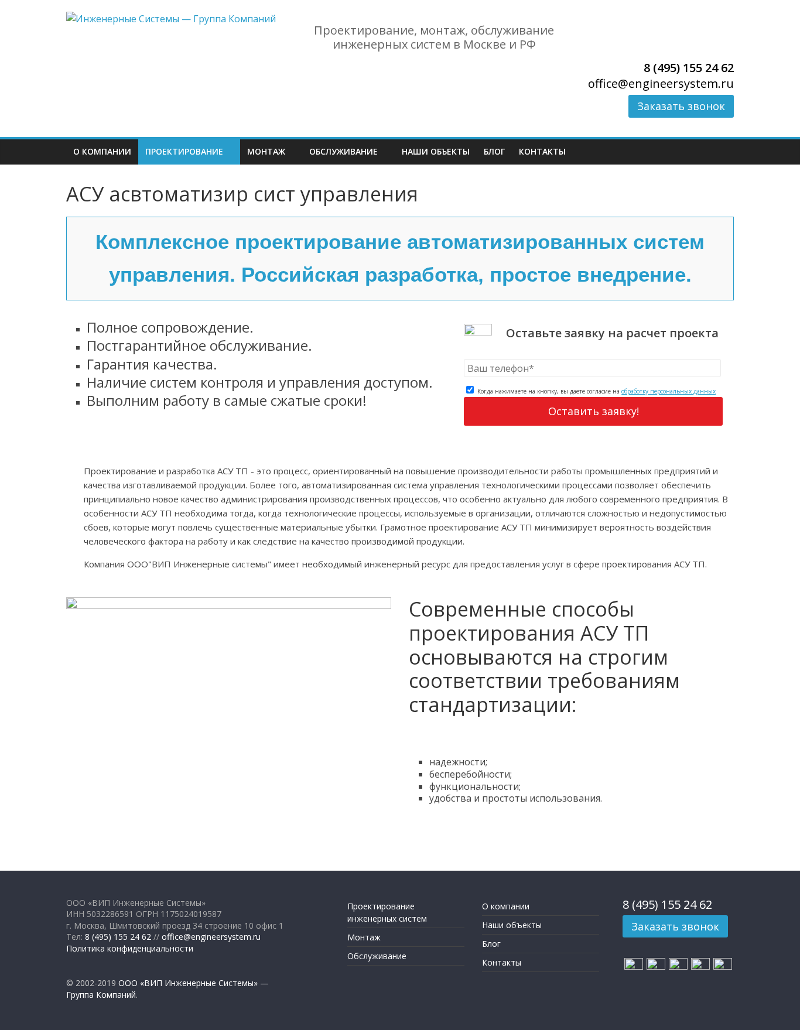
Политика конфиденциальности (129, 948)
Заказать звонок (681, 106)
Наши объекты (436, 151)
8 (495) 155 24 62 (689, 68)
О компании (102, 151)
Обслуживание (343, 151)
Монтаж (266, 151)
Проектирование (184, 151)
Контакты (542, 151)
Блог (494, 151)
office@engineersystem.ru (661, 83)
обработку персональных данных (668, 391)
